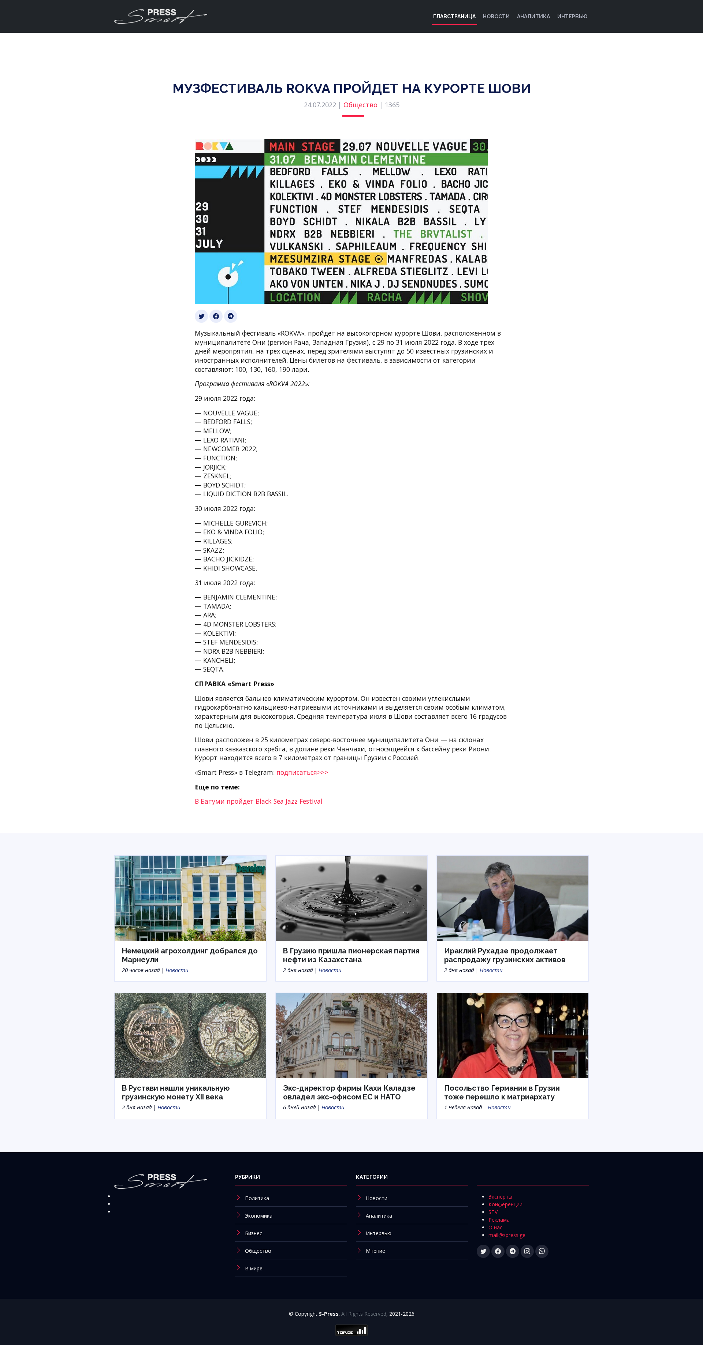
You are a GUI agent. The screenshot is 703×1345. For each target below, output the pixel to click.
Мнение (375, 1250)
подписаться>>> (302, 772)
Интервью (572, 16)
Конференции (505, 1204)
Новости (496, 16)
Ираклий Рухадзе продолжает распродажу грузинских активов (504, 955)
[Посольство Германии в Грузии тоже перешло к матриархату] (512, 1035)
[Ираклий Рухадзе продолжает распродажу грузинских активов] (512, 898)
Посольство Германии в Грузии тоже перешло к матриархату (502, 1092)
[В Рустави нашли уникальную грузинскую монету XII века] (190, 1035)
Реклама (499, 1219)
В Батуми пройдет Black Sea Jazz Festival (259, 801)
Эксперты (500, 1196)
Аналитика (533, 16)
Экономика (258, 1215)
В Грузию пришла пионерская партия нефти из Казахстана (351, 955)
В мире (254, 1268)
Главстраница (454, 16)
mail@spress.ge (506, 1235)
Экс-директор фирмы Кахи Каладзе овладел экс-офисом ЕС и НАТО (349, 1092)
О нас (495, 1227)
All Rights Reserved (363, 1313)
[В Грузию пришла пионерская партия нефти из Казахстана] (351, 898)
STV (493, 1211)
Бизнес (253, 1233)
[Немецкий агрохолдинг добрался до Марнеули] (190, 898)
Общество (360, 104)
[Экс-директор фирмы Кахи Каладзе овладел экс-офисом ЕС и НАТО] (351, 1035)
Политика (257, 1198)
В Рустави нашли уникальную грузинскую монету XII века (176, 1092)
